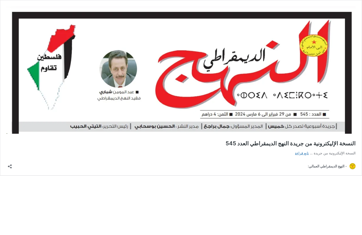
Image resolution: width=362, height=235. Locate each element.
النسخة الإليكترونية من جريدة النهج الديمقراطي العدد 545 (291, 143)
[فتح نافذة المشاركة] (9, 165)
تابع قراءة (302, 153)
